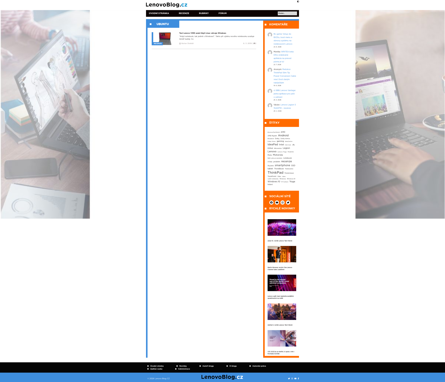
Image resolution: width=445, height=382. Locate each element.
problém (276, 162)
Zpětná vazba (156, 369)
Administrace (184, 369)
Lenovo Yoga (282, 151)
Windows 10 (274, 182)
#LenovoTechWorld (274, 132)
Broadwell (271, 138)
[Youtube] (295, 379)
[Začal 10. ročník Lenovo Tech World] (282, 227)
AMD (283, 132)
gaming (280, 141)
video (284, 176)
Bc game (278, 34)
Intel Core (288, 145)
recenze (286, 161)
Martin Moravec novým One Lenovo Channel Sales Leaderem (280, 268)
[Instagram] (292, 379)
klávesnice (278, 148)
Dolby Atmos (285, 138)
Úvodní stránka (159, 13)
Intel (281, 145)
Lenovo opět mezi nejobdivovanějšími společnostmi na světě (281, 297)
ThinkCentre (289, 169)
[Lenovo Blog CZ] (167, 5)
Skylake (271, 166)
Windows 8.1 (291, 178)
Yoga (292, 181)
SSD (293, 166)
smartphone (282, 165)
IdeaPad (273, 144)
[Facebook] (298, 379)
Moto (270, 155)
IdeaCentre (288, 141)
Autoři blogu (208, 366)
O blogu (233, 366)
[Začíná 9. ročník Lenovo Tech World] (282, 311)
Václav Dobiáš (187, 43)
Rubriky (204, 13)
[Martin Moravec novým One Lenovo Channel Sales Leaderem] (282, 254)
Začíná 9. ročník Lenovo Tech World (280, 325)
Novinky (183, 366)
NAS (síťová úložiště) (275, 158)
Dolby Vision (272, 141)
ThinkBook (279, 169)
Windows (283, 178)
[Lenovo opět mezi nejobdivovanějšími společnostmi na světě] (282, 283)
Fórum (223, 13)
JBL (293, 145)
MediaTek (291, 151)
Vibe (279, 176)
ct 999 (276, 90)
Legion (286, 148)
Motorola (278, 155)
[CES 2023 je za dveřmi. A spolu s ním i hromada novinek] (282, 338)
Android (283, 135)
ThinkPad (275, 172)
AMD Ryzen (272, 136)
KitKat (270, 148)
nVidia (270, 162)
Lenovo (272, 151)
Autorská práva (259, 366)
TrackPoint (272, 176)
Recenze (184, 13)
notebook (287, 158)
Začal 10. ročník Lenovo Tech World (280, 241)
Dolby (277, 138)
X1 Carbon (284, 181)
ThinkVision (289, 173)
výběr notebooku (273, 178)
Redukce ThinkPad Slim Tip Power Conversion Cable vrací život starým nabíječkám (285, 76)
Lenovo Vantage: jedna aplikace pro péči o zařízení (285, 94)
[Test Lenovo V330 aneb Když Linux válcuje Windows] (164, 38)
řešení (270, 184)
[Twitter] (289, 379)
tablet (270, 169)
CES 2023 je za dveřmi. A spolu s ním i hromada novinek (281, 352)
